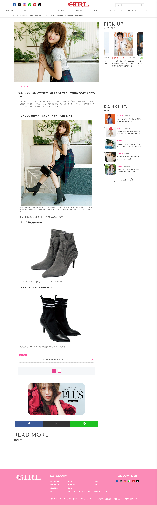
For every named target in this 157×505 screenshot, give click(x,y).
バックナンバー (145, 16)
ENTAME (54, 488)
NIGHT (71, 488)
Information (128, 25)
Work (77, 16)
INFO (52, 492)
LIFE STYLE (73, 485)
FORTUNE (54, 485)
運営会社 (108, 499)
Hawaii (94, 12)
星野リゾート (94, 16)
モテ (42, 16)
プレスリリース (56, 499)
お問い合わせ (118, 499)
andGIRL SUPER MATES (79, 492)
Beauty (27, 10)
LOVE (96, 481)
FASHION (54, 481)
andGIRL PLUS (100, 492)
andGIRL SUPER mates (146, 29)
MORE (123, 180)
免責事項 (100, 499)
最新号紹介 (146, 12)
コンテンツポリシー (88, 499)
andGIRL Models (146, 25)
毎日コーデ (8, 12)
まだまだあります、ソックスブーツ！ (56, 359)
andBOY (111, 12)
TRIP (96, 485)
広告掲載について (131, 499)
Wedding (42, 12)
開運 (59, 12)
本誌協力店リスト (145, 20)
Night (42, 20)
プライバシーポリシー (71, 499)
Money (77, 12)
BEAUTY (72, 481)
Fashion (128, 12)
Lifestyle (128, 20)
